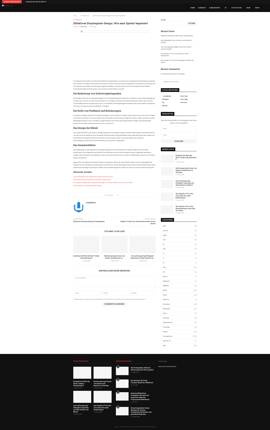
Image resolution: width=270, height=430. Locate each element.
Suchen (163, 20)
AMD (180, 226)
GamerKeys (83, 26)
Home (192, 8)
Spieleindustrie (180, 322)
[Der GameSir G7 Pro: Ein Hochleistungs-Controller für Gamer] (167, 209)
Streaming (180, 327)
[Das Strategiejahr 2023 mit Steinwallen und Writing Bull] (122, 371)
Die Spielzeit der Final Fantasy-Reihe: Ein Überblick (142, 381)
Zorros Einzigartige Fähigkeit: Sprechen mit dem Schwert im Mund (185, 183)
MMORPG (180, 286)
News (257, 8)
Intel (180, 267)
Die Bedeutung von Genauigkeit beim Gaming (87, 185)
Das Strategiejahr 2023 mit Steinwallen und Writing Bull (142, 369)
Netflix (180, 290)
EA (180, 244)
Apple (180, 235)
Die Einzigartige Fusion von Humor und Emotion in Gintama (186, 170)
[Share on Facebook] (120, 195)
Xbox (248, 8)
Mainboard (180, 281)
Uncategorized (85, 16)
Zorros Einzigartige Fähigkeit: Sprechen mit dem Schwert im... (143, 257)
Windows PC (180, 341)
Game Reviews (214, 8)
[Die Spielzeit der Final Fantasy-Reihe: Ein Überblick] (122, 383)
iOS (180, 272)
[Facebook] (260, 1)
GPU (180, 249)
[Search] (267, 7)
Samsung (180, 318)
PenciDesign (151, 427)
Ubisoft (180, 332)
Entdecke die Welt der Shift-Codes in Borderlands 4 (43, 2)
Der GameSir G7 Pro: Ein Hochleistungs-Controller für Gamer (185, 208)
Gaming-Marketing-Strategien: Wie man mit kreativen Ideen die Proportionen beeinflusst (140, 396)
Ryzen (180, 313)
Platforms (180, 299)
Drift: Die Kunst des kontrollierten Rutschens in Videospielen (92, 180)
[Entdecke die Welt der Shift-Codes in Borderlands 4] (86, 244)
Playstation (236, 8)
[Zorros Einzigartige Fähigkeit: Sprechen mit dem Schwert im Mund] (143, 244)
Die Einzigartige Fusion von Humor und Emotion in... (114, 257)
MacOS (180, 276)
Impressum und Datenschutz (167, 366)
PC (226, 8)
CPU (180, 240)
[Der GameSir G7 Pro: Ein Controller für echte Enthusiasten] (167, 197)
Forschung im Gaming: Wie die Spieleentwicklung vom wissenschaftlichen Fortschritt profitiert (102, 182)
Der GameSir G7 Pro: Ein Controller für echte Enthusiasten (184, 196)
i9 (180, 263)
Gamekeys (202, 8)
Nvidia (180, 295)
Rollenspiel (180, 309)
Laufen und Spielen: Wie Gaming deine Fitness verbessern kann (93, 177)
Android (180, 230)
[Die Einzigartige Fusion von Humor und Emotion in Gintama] (114, 244)
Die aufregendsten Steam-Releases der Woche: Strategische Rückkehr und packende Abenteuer (141, 411)
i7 (180, 258)
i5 (180, 253)
